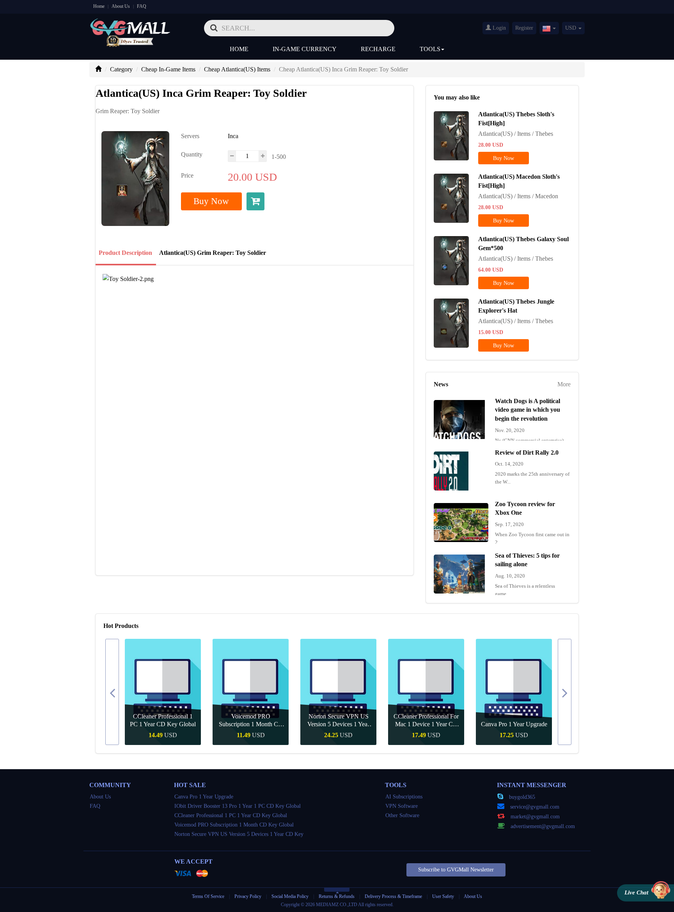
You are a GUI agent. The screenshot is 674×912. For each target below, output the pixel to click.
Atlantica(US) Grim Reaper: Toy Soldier (212, 252)
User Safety (443, 896)
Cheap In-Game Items (168, 69)
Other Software (402, 815)
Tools (430, 49)
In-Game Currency (305, 49)
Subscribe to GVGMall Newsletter (456, 870)
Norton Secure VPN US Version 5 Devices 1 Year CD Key (299, 720)
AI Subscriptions (403, 797)
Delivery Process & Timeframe (393, 896)
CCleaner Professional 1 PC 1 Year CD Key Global (124, 720)
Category (121, 69)
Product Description (125, 252)
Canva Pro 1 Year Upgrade (475, 724)
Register (524, 28)
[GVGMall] (130, 25)
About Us (121, 6)
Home (99, 6)
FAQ (141, 6)
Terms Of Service (208, 896)
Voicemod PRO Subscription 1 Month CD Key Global (211, 720)
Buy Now (211, 201)
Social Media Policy (290, 896)
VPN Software (401, 806)
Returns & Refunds (337, 896)
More (564, 384)
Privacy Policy (248, 896)
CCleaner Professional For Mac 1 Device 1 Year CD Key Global (387, 720)
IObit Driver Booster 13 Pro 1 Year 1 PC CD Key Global (237, 806)
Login (498, 28)
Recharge (378, 49)
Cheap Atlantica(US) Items (237, 69)
